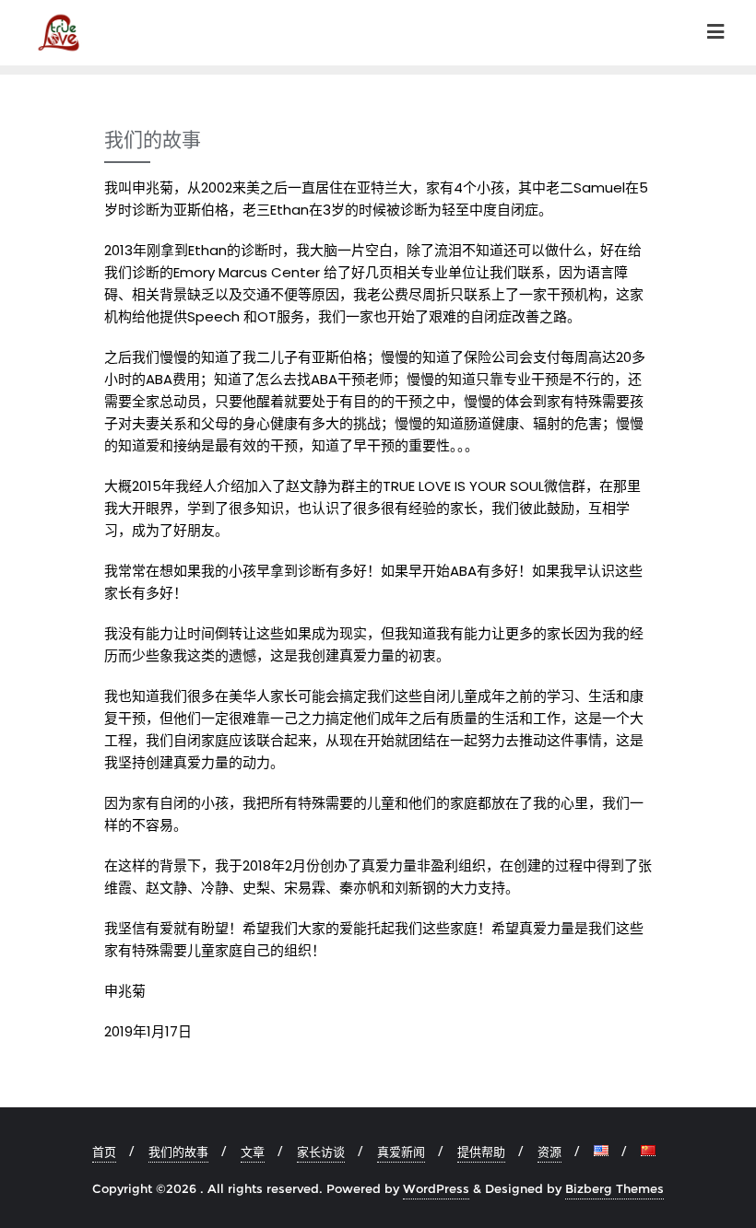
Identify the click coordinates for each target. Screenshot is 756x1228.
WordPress (436, 1188)
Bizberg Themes (614, 1188)
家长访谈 (321, 1151)
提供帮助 (481, 1151)
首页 (104, 1151)
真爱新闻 (401, 1151)
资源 (549, 1151)
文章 (253, 1151)
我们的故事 (178, 1151)
